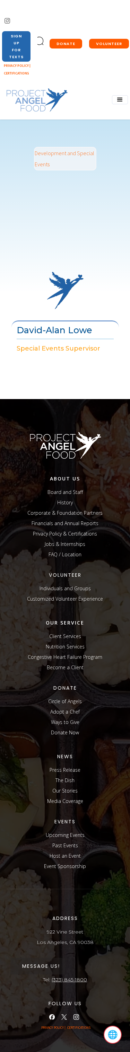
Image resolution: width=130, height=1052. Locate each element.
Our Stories (65, 790)
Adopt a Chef (65, 711)
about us (65, 478)
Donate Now (65, 732)
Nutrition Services (65, 646)
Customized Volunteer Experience (65, 598)
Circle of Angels (65, 701)
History (65, 502)
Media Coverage (65, 801)
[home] (35, 100)
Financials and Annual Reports (65, 523)
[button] (120, 99)
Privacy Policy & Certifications (65, 533)
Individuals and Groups (65, 588)
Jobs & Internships (65, 544)
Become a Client (65, 667)
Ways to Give (65, 722)
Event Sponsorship (65, 866)
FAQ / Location (65, 554)
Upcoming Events (65, 835)
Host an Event (65, 855)
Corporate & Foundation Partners (65, 513)
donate (66, 43)
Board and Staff (65, 492)
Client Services (65, 636)
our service (65, 622)
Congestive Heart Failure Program (65, 657)
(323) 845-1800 (69, 979)
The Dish (65, 780)
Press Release (65, 770)
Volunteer (109, 43)
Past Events (65, 845)
